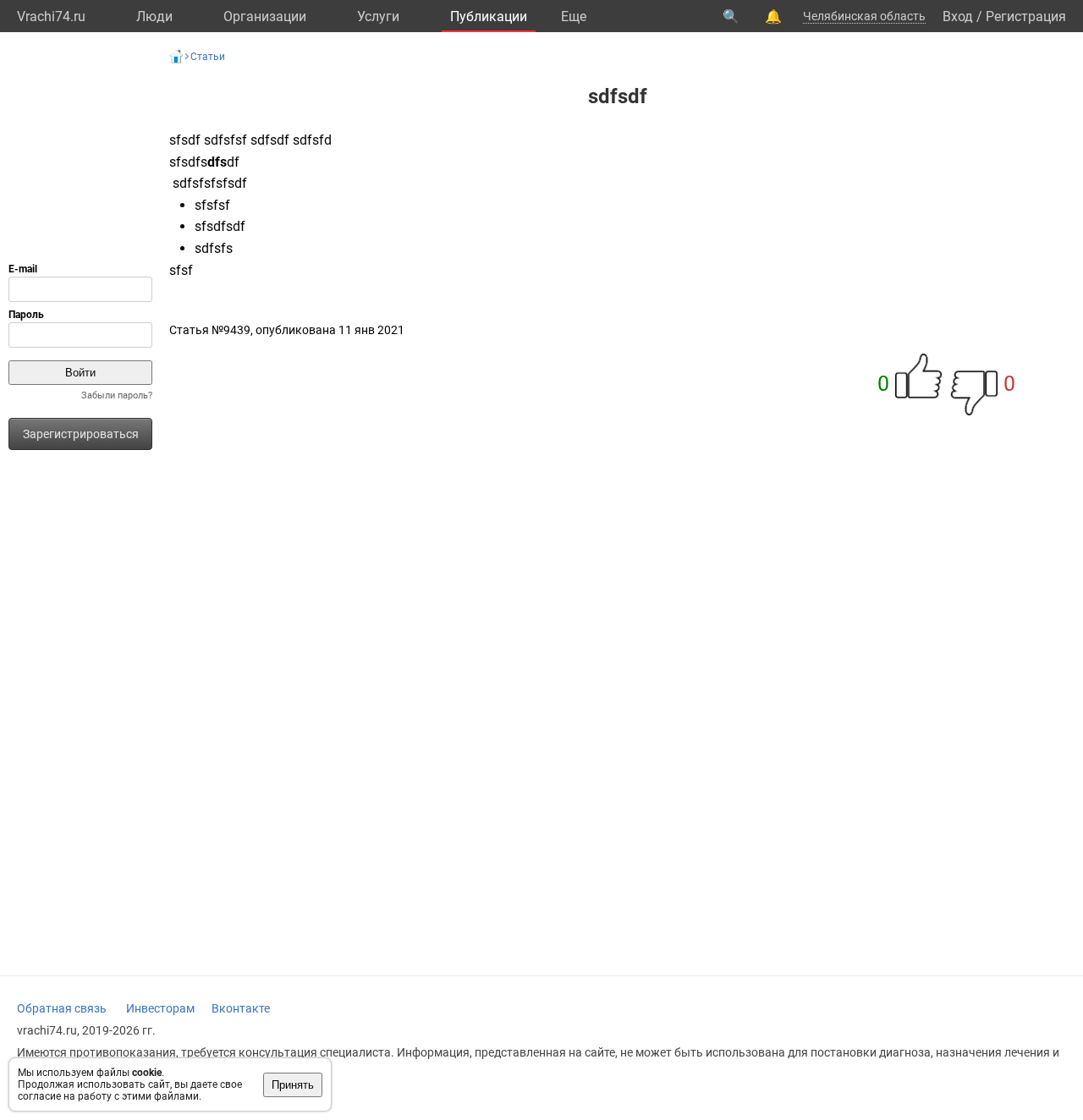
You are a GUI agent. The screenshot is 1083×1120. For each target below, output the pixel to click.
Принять (293, 1085)
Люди (154, 16)
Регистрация (1026, 16)
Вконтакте (241, 1008)
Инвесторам (160, 1008)
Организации (264, 16)
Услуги (378, 16)
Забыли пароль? (116, 395)
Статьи (207, 57)
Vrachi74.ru (51, 16)
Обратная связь (62, 1008)
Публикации (488, 16)
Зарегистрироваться (81, 434)
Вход (958, 16)
